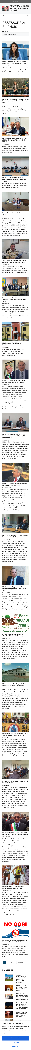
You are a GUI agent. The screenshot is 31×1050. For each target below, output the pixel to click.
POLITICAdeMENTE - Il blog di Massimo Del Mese (19, 8)
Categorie (5, 31)
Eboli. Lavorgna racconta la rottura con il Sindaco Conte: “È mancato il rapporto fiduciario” (22, 996)
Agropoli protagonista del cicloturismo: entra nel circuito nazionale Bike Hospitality (21, 978)
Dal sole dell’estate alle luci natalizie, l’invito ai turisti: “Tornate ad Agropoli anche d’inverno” (22, 1005)
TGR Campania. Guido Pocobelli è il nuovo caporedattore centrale (22, 988)
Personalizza (15, 1042)
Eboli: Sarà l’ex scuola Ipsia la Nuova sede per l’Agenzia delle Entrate (15, 684)
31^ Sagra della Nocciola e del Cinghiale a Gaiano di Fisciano (12, 635)
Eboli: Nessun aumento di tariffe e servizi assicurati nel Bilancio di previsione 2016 (14, 436)
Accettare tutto (15, 1038)
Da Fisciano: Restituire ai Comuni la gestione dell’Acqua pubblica (14, 941)
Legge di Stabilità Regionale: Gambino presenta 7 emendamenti (15, 484)
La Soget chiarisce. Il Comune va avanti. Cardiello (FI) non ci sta (13, 381)
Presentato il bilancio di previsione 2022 (14, 213)
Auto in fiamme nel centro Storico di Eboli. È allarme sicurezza (21, 1014)
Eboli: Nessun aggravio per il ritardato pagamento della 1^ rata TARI (14, 588)
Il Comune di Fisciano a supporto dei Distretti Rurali (15, 782)
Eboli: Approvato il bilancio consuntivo (11, 344)
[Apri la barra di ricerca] (27, 16)
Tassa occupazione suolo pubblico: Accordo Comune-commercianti (14, 261)
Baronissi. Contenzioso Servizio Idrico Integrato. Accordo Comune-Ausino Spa (15, 100)
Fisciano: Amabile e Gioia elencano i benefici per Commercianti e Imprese (15, 833)
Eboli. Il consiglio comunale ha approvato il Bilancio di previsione (14, 178)
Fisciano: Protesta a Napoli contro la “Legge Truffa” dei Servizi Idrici (15, 734)
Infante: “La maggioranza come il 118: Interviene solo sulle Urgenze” (15, 536)
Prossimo (20, 962)
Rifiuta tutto (15, 1046)
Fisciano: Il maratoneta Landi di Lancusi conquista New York (13, 887)
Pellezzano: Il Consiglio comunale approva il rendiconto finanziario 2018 (14, 299)
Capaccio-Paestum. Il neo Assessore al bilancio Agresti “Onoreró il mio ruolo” (15, 140)
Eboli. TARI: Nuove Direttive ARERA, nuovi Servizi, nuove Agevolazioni (14, 62)
